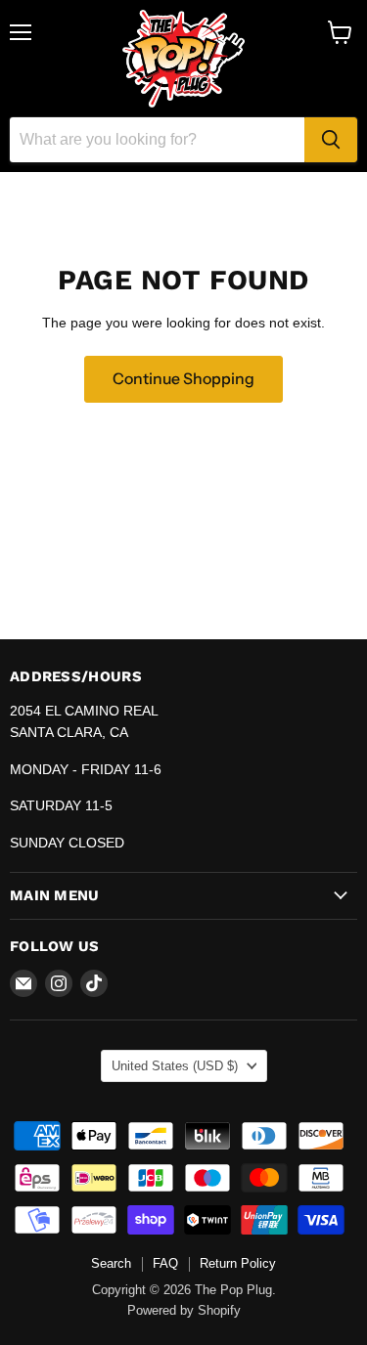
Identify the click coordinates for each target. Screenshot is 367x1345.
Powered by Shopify (184, 1310)
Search (111, 1263)
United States (175, 1066)
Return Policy (238, 1263)
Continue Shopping (183, 378)
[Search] (330, 139)
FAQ (165, 1263)
